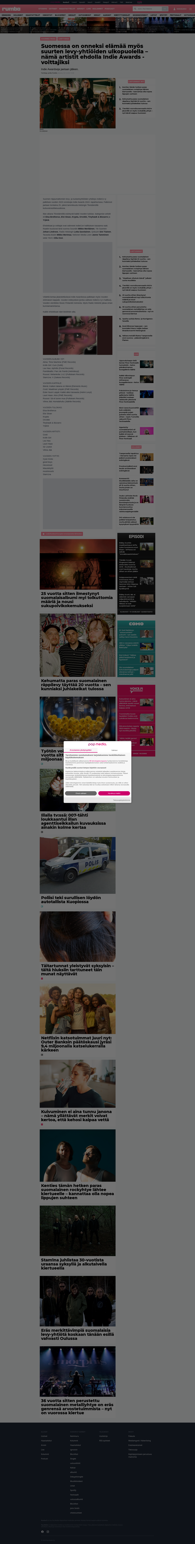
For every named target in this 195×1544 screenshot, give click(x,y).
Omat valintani (81, 793)
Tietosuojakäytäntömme (121, 800)
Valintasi (114, 750)
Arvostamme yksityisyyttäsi (80, 750)
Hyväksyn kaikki (114, 793)
